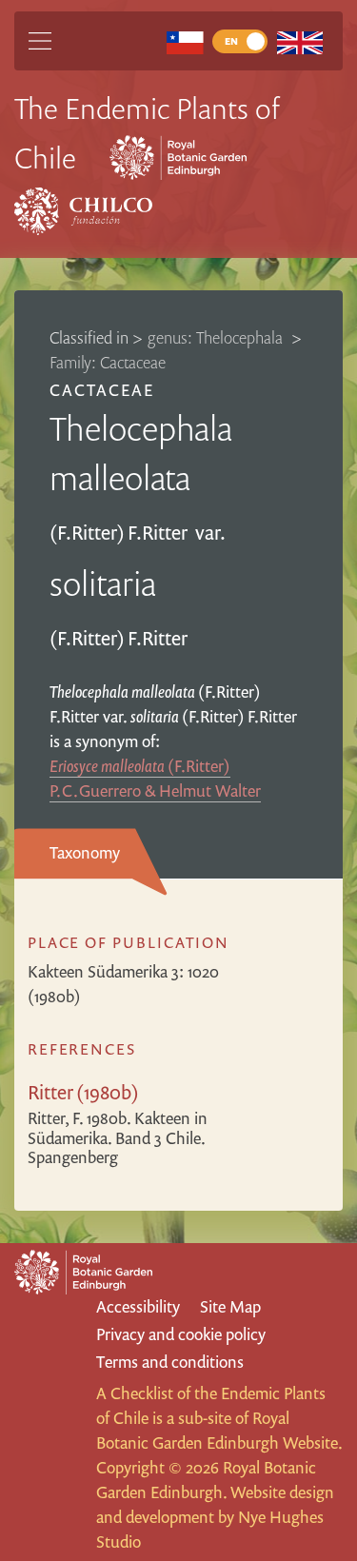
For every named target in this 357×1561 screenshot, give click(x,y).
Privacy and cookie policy (181, 1334)
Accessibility (138, 1306)
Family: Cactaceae (108, 362)
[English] (299, 41)
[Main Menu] (40, 41)
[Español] (185, 41)
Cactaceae (102, 390)
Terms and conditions (170, 1362)
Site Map (230, 1306)
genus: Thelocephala (217, 337)
